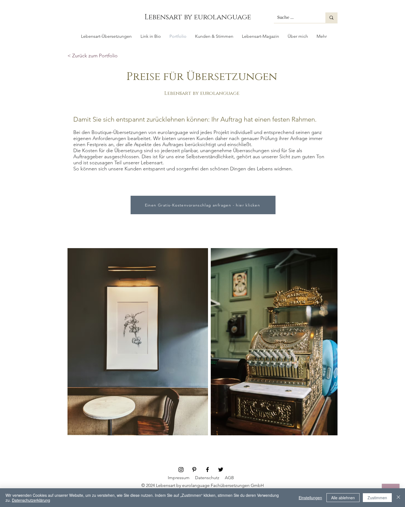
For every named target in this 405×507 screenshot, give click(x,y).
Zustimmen (377, 497)
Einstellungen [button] (310, 497)
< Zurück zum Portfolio (93, 56)
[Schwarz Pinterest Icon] (194, 469)
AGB (229, 477)
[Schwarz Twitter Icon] (220, 469)
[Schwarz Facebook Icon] (207, 469)
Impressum (179, 477)
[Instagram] (181, 469)
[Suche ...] (331, 17)
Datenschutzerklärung (31, 500)
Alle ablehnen (343, 497)
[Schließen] (398, 498)
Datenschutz (207, 477)
